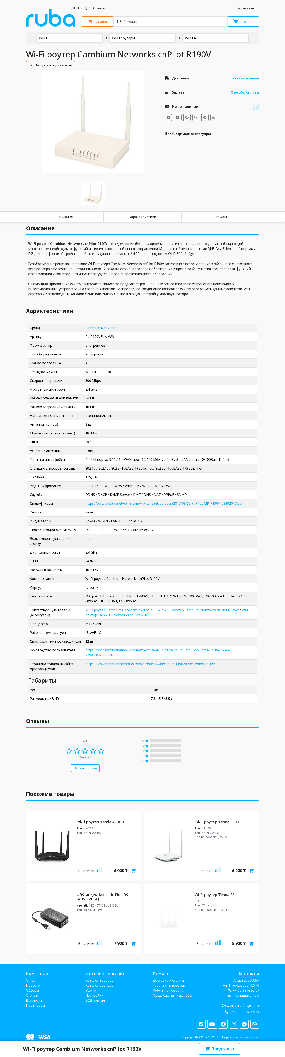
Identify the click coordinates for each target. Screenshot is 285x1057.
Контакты (249, 973)
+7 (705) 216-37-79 (244, 1012)
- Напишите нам (245, 995)
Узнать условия (245, 78)
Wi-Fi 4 (190, 38)
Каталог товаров (100, 980)
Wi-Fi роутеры (123, 38)
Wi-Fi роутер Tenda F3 (215, 894)
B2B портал (95, 1000)
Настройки (94, 995)
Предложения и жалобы (172, 995)
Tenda (81, 828)
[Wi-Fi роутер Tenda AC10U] (50, 846)
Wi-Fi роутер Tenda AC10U (100, 821)
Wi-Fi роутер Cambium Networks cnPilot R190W (123, 610)
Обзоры (32, 990)
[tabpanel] (93, 122)
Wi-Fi (43, 38)
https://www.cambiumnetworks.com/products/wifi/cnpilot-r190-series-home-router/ (151, 664)
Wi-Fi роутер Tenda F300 (217, 821)
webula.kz (252, 1037)
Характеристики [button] (50, 311)
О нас (30, 980)
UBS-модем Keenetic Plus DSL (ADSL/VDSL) (103, 897)
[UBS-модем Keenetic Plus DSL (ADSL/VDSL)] (50, 919)
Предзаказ (222, 1049)
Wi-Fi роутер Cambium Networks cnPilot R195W (201, 610)
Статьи (32, 995)
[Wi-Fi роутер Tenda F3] (169, 919)
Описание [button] (40, 228)
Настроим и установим (53, 65)
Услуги (91, 990)
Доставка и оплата (168, 980)
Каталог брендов (100, 985)
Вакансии (34, 1000)
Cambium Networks (100, 328)
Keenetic (82, 905)
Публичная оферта (168, 990)
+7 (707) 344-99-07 (245, 990)
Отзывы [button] (37, 721)
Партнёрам (35, 1005)
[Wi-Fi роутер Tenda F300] (169, 846)
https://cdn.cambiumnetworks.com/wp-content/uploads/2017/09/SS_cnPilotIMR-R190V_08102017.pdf (163, 503)
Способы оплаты (245, 92)
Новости (33, 985)
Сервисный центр (240, 1005)
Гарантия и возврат (169, 985)
